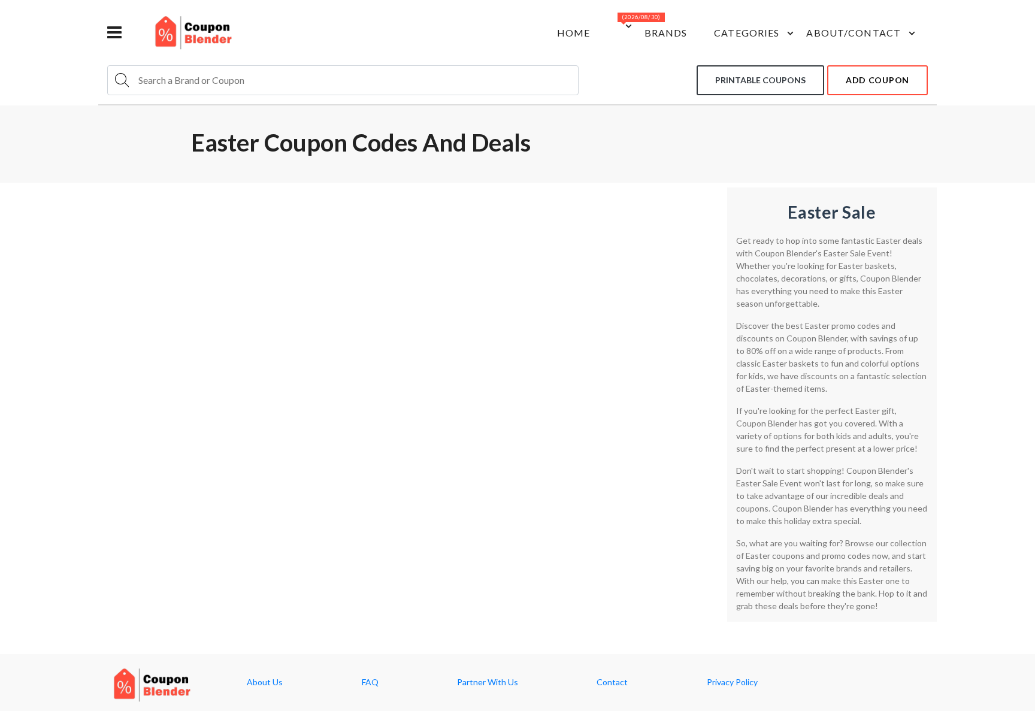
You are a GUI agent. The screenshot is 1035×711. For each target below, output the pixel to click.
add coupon (877, 80)
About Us (265, 682)
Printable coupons (760, 80)
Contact (612, 682)
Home (573, 32)
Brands (666, 32)
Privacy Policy (732, 682)
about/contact (853, 32)
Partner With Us (487, 682)
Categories (746, 32)
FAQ (370, 682)
